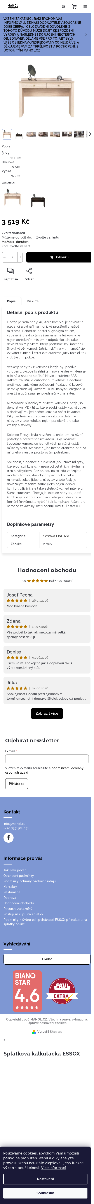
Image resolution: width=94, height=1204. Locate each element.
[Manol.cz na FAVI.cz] (62, 991)
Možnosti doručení (15, 242)
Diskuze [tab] (33, 301)
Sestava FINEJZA (56, 536)
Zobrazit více (47, 713)
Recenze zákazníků (17, 908)
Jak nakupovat (14, 870)
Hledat (47, 959)
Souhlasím (45, 1193)
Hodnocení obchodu (47, 570)
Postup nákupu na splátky (23, 914)
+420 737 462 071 (16, 828)
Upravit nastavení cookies (47, 1023)
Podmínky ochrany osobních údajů (29, 881)
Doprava (9, 897)
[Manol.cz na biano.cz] (27, 991)
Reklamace (12, 892)
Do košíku (62, 257)
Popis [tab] (11, 301)
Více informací (53, 1168)
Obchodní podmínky (18, 875)
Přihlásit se (16, 784)
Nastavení (45, 1179)
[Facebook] (8, 838)
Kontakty (10, 886)
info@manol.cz (14, 824)
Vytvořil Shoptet (49, 1031)
